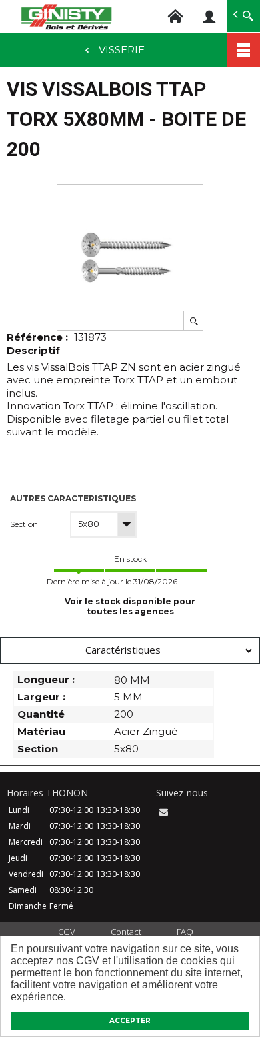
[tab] (130, 650)
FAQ (185, 932)
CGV (66, 932)
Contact (126, 932)
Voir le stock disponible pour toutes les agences (130, 606)
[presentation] (130, 650)
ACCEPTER (130, 1020)
